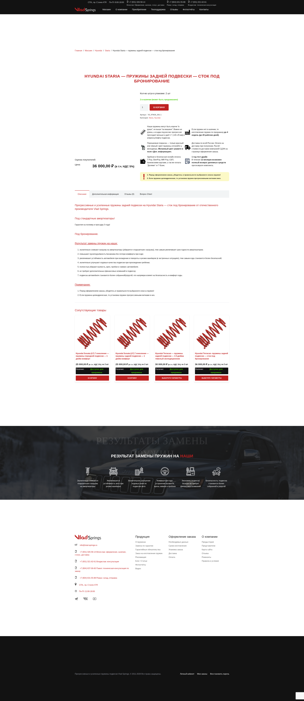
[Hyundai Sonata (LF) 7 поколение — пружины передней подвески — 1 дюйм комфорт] (92, 332)
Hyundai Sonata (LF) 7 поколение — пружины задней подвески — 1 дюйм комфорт (132, 356)
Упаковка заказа (176, 550)
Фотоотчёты (140, 565)
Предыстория (208, 542)
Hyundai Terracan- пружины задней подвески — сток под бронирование (211, 356)
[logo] (85, 9)
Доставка (173, 553)
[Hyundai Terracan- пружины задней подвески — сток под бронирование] (211, 332)
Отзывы (205, 553)
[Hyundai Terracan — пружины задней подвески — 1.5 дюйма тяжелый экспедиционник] (171, 332)
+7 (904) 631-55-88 (177, 2)
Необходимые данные (178, 542)
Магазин (88, 51)
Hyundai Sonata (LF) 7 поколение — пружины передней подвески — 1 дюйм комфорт (92, 356)
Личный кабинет (187, 674)
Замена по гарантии (144, 546)
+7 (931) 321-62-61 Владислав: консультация (99, 562)
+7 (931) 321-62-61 (198, 2)
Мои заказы (202, 674)
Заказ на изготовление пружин (148, 553)
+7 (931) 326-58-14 (137, 2)
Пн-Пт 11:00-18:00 (87, 591)
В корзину (159, 107)
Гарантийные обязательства (147, 550)
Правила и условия (210, 561)
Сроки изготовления (178, 546)
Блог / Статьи (141, 561)
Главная (78, 51)
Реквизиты (206, 557)
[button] (213, 9)
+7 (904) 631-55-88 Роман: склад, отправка (98, 578)
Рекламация (140, 557)
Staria (107, 51)
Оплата (172, 557)
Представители (208, 546)
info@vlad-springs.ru (88, 545)
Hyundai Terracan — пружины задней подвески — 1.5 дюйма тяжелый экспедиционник (169, 356)
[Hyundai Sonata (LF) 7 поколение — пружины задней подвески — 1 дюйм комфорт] (132, 332)
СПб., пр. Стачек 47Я (88, 585)
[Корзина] (218, 9)
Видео (138, 569)
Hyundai (98, 51)
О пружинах (140, 542)
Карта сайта (207, 550)
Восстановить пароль (219, 674)
